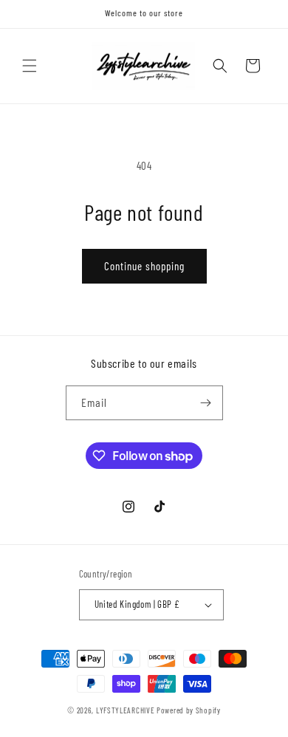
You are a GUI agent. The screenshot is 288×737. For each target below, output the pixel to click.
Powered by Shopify (189, 710)
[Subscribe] (206, 402)
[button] (29, 65)
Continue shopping (144, 265)
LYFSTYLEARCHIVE (125, 710)
